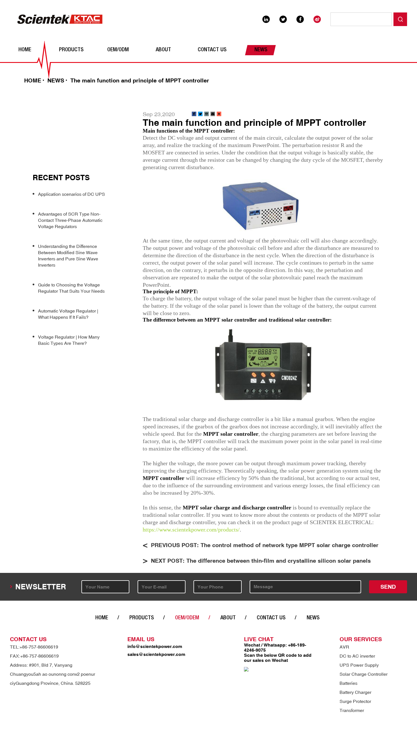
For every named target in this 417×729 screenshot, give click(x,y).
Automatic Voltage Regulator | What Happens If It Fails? (68, 314)
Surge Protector (355, 701)
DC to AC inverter (357, 655)
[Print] (206, 114)
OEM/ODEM (187, 618)
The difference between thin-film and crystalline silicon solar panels (278, 560)
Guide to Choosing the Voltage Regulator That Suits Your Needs (71, 288)
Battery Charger (355, 692)
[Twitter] (200, 114)
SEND (388, 586)
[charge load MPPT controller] (263, 204)
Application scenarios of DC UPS (71, 194)
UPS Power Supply (359, 665)
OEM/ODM (118, 50)
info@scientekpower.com (154, 646)
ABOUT (163, 50)
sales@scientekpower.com (156, 654)
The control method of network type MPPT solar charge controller (289, 545)
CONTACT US (212, 50)
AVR (344, 646)
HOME (24, 50)
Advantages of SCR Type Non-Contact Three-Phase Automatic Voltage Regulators (70, 220)
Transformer (352, 710)
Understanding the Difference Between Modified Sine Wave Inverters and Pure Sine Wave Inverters (68, 255)
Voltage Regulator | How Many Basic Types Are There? (69, 340)
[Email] (212, 114)
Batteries (348, 683)
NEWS (261, 50)
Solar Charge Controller (363, 674)
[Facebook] (194, 114)
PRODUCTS (71, 50)
